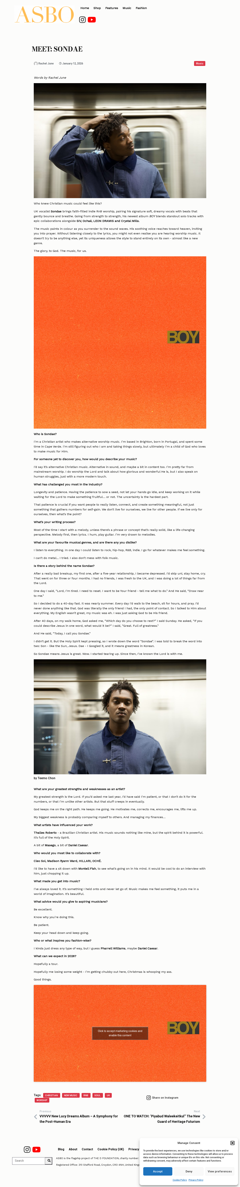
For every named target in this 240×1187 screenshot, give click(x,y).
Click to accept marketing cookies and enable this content (120, 1033)
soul (97, 1095)
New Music (71, 1095)
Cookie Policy (180, 1180)
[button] (232, 1143)
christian (51, 1095)
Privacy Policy (196, 1180)
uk (108, 1095)
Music (199, 63)
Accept (158, 1171)
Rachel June (57, 77)
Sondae (56, 211)
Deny (189, 1171)
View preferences (220, 1171)
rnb (86, 1095)
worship (42, 1100)
